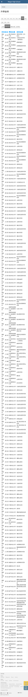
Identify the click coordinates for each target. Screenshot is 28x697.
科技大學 (7, 26)
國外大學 (13, 26)
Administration (3, 682)
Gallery (16, 677)
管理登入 (20, 692)
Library (21, 686)
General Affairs (19, 684)
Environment (15, 680)
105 (5, 22)
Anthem (10, 680)
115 (2, 18)
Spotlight (2, 677)
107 (25, 18)
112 (11, 18)
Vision (6, 680)
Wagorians (8, 677)
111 (14, 18)
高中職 (18, 26)
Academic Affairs (4, 684)
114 (5, 18)
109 (19, 18)
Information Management (6, 687)
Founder (2, 680)
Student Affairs (12, 684)
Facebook (4, 693)
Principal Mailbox (5, 694)
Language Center (4, 690)
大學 (3, 26)
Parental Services (4, 686)
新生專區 (2, 673)
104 (8, 22)
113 (8, 18)
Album (12, 677)
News (2, 675)
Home (3, 7)
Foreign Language (4, 685)
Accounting (16, 686)
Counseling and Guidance (14, 685)
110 (16, 18)
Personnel (11, 686)
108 (22, 18)
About (2, 679)
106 (2, 22)
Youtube (10, 693)
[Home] (14, 1)
